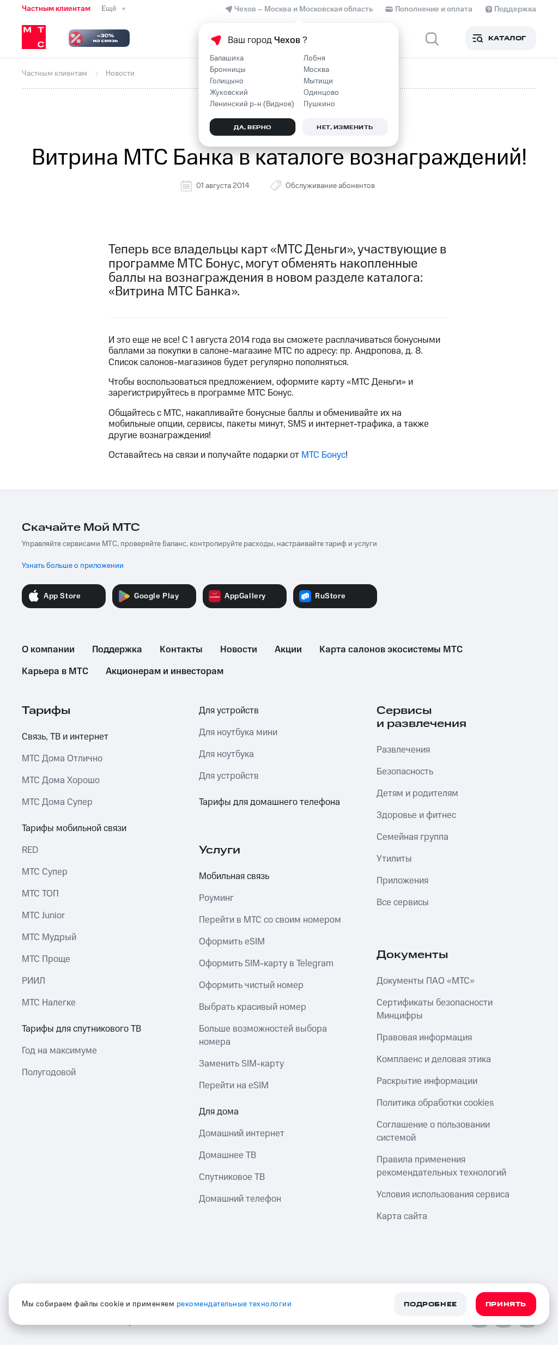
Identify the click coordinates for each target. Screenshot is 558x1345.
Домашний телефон (240, 1198)
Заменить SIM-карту (241, 1063)
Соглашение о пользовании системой (433, 1131)
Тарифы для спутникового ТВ (81, 1028)
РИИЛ (33, 980)
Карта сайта (402, 1216)
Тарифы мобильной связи (74, 828)
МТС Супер (45, 872)
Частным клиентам (56, 8)
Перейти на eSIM (234, 1085)
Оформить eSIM (232, 941)
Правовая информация (424, 1037)
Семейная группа (412, 837)
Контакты (181, 649)
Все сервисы (403, 902)
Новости (238, 649)
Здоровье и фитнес (416, 815)
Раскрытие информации (427, 1081)
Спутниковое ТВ (232, 1177)
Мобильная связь (234, 876)
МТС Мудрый (49, 937)
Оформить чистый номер (251, 985)
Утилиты (394, 858)
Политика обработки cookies (435, 1103)
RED (30, 850)
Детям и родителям (417, 793)
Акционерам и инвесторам (164, 671)
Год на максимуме (59, 1050)
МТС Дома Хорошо (61, 780)
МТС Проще (46, 959)
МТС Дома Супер (57, 802)
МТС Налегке (49, 1002)
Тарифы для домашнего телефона (269, 802)
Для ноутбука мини (238, 732)
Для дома (219, 1111)
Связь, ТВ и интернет (65, 736)
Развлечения (403, 749)
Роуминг (216, 898)
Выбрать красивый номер (252, 1007)
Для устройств (229, 710)
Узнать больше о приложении (73, 565)
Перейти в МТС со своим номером (270, 919)
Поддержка (117, 649)
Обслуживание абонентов (330, 185)
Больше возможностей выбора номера (263, 1035)
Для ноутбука (226, 754)
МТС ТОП (40, 893)
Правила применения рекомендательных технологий (441, 1166)
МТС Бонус (323, 455)
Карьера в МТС (55, 671)
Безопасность (405, 771)
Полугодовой (49, 1072)
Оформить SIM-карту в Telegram (266, 963)
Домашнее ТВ (227, 1155)
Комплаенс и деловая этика (434, 1059)
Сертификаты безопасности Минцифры (435, 1009)
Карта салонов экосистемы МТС (391, 649)
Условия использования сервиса (443, 1194)
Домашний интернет (241, 1133)
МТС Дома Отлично (62, 758)
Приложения (402, 880)
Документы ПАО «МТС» (426, 980)
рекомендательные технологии (234, 1304)
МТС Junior (43, 915)
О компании (48, 649)
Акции (288, 649)
